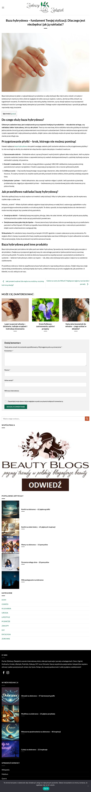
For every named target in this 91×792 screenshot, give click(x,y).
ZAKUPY (5, 626)
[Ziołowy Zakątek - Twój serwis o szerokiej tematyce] (45, 7)
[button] (3, 7)
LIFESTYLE (6, 617)
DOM (4, 600)
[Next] (86, 313)
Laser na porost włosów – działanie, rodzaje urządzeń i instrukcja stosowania (15, 326)
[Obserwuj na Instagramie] (7, 672)
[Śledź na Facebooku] (3, 672)
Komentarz (8, 351)
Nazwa (7, 370)
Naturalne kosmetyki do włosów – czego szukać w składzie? (75, 326)
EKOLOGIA (6, 634)
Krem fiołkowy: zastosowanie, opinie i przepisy (45, 326)
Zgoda (46, 788)
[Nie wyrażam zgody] (88, 786)
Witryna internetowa (11, 391)
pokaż (13, 114)
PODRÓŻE (6, 621)
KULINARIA (6, 608)
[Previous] (5, 313)
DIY (3, 630)
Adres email (9, 380)
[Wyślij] (87, 418)
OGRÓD (5, 604)
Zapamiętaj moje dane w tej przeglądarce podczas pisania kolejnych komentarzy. (35, 401)
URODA (5, 613)
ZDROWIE (6, 639)
